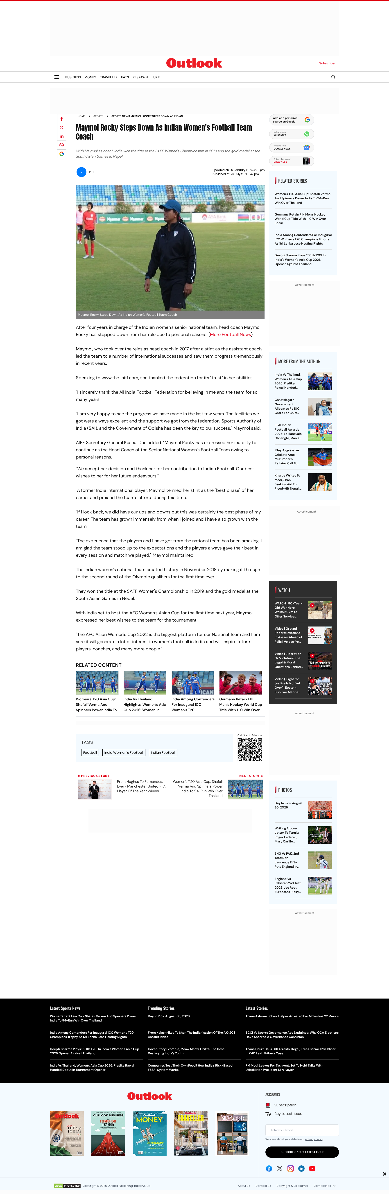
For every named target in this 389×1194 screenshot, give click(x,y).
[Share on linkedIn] (61, 136)
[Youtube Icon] (312, 1168)
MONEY (90, 77)
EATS (125, 77)
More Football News (230, 334)
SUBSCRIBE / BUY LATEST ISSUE (302, 1152)
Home (81, 116)
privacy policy (314, 1139)
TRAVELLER (109, 77)
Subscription (285, 1105)
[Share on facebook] (61, 118)
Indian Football (163, 752)
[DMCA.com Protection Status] (67, 1186)
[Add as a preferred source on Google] (61, 154)
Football (90, 752)
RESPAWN (140, 77)
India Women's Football (123, 752)
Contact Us (263, 1186)
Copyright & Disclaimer (292, 1186)
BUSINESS (73, 77)
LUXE (156, 77)
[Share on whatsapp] (61, 145)
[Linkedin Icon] (301, 1168)
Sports (98, 116)
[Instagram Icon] (290, 1168)
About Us (244, 1186)
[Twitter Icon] (279, 1168)
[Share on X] (61, 127)
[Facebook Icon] (269, 1168)
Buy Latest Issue (288, 1113)
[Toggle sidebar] (57, 77)
